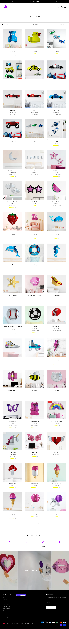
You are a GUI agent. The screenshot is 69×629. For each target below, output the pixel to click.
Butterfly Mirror (12, 421)
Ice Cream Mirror (34, 483)
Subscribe (51, 607)
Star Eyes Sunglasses (34, 201)
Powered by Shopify (32, 623)
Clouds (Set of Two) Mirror (12, 201)
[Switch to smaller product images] (5, 24)
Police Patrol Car (56, 81)
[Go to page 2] (39, 523)
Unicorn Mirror (13, 452)
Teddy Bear (12, 50)
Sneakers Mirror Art (12, 359)
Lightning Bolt (56, 359)
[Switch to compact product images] (7, 24)
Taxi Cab (34, 81)
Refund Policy (6, 604)
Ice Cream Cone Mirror (56, 483)
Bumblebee (34, 390)
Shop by (13, 6)
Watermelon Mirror (56, 201)
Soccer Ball (34, 326)
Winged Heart (56, 452)
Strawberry (12, 233)
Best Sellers (20, 6)
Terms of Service (6, 608)
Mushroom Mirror (12, 483)
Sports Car (56, 110)
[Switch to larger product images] (2, 24)
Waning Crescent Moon (13, 170)
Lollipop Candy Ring (56, 513)
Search (4, 597)
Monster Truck (13, 139)
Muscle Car (12, 110)
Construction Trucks (12, 81)
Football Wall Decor (56, 326)
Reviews (5, 599)
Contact (5, 613)
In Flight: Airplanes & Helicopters (56, 50)
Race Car (34, 110)
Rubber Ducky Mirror (34, 50)
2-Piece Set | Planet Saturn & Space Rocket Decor (56, 140)
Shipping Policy (6, 606)
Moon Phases (34, 170)
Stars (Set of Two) (56, 170)
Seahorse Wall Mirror (56, 264)
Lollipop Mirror (34, 513)
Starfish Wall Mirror (12, 295)
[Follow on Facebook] (4, 617)
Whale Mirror (56, 233)
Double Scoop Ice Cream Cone (12, 513)
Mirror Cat (56, 390)
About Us (5, 610)
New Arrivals (29, 6)
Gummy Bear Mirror (34, 421)
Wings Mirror (34, 452)
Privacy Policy (6, 602)
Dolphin (12, 264)
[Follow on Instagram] (7, 617)
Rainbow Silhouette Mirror (56, 421)
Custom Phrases (39, 6)
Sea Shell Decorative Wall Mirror (34, 295)
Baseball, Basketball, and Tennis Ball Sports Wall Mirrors (13, 327)
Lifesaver (34, 264)
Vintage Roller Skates (34, 359)
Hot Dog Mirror (56, 295)
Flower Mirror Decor (12, 390)
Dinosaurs (34, 139)
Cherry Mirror (34, 233)
